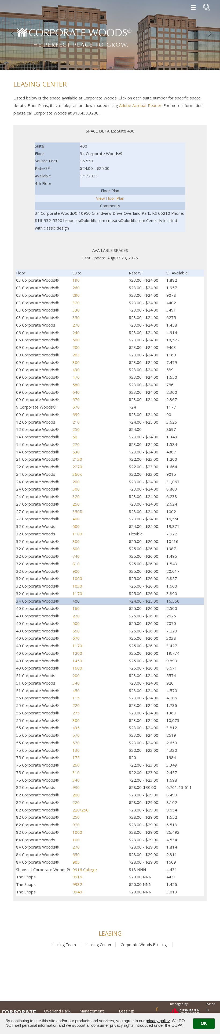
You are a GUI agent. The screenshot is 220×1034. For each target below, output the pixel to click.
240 (76, 332)
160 (76, 608)
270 (76, 325)
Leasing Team (63, 944)
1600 (77, 668)
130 (76, 750)
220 (76, 705)
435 (76, 727)
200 (76, 347)
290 (76, 295)
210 (76, 422)
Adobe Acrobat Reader (140, 105)
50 (74, 436)
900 (76, 571)
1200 (77, 653)
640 (76, 392)
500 (76, 339)
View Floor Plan (110, 198)
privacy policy (158, 1020)
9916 (77, 876)
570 (76, 735)
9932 (77, 884)
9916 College (84, 869)
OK (204, 1023)
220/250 (80, 810)
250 (76, 429)
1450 (77, 660)
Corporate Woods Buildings (144, 944)
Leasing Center (98, 944)
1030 (77, 586)
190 (76, 280)
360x (77, 474)
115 (76, 697)
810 (76, 563)
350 (76, 317)
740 (76, 556)
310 (76, 772)
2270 (77, 466)
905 (76, 862)
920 (76, 824)
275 (76, 712)
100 (76, 839)
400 (76, 518)
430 (76, 369)
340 (76, 683)
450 (76, 690)
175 (76, 757)
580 (76, 384)
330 (76, 310)
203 (76, 354)
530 (76, 452)
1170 (77, 593)
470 (76, 377)
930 (76, 787)
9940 (77, 892)
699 (76, 414)
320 (76, 302)
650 (76, 631)
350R (77, 511)
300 (76, 362)
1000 (77, 578)
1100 (77, 533)
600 (76, 526)
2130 (77, 459)
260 (76, 287)
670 (76, 399)
